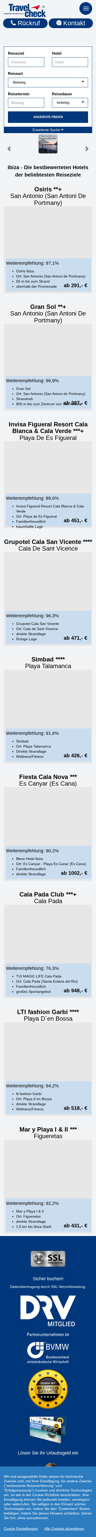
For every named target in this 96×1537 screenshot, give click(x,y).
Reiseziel (16, 53)
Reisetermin (18, 94)
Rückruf (28, 23)
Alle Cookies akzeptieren (64, 1529)
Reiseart (15, 73)
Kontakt (73, 23)
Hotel (56, 53)
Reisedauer (62, 94)
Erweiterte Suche (47, 130)
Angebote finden (48, 117)
